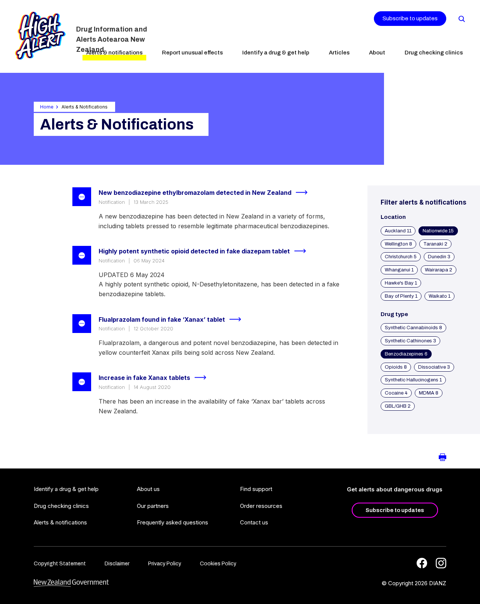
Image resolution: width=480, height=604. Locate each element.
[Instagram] (441, 563)
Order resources (261, 505)
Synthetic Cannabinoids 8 (413, 327)
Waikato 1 (439, 296)
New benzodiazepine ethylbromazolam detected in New (195, 192)
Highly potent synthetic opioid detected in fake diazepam (194, 251)
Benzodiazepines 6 (406, 354)
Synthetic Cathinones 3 (410, 340)
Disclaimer (117, 563)
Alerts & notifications (114, 53)
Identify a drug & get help (275, 53)
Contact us (254, 522)
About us (148, 489)
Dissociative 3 (434, 367)
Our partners (153, 505)
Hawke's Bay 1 (401, 283)
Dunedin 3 (439, 256)
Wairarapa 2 (438, 270)
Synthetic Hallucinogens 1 (413, 380)
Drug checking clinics (434, 53)
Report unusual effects (192, 53)
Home (47, 107)
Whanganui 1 (399, 270)
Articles (339, 53)
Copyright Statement (60, 563)
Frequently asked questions (172, 522)
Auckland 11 (398, 230)
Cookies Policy (218, 563)
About (377, 53)
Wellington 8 (398, 244)
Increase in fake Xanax (144, 377)
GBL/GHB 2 (398, 406)
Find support (256, 489)
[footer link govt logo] (71, 583)
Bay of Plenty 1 (401, 296)
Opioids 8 (396, 367)
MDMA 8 (428, 393)
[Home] (40, 35)
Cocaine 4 (396, 393)
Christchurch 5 (401, 256)
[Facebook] (422, 563)
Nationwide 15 (438, 230)
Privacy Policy (164, 563)
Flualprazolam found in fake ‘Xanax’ (162, 319)
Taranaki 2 (435, 244)
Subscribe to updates (410, 18)
